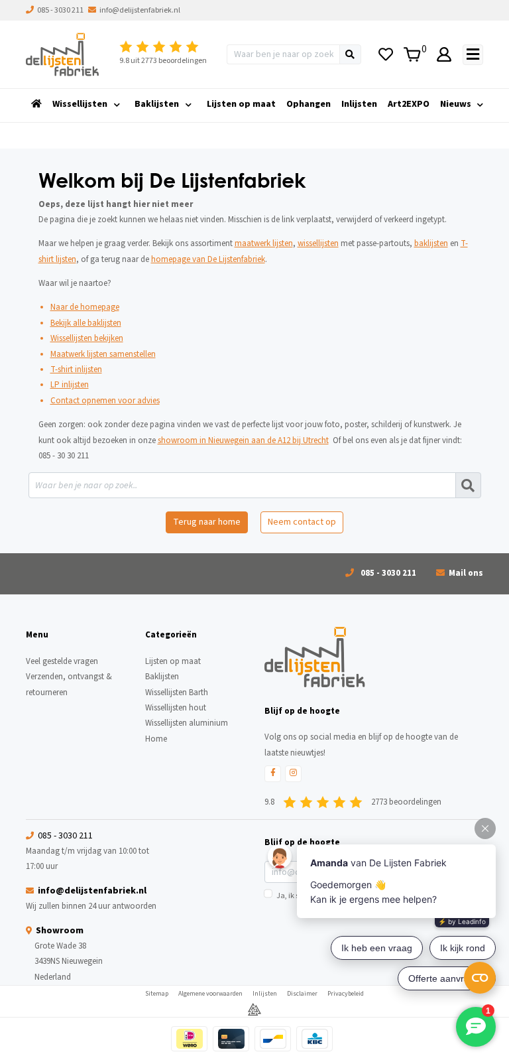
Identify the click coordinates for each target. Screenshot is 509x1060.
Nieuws (455, 104)
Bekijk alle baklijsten (85, 323)
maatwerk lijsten (264, 243)
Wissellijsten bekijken (86, 338)
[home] (36, 104)
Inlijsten (359, 104)
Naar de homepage (84, 307)
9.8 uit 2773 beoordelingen (163, 60)
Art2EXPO (408, 104)
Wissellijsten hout (175, 708)
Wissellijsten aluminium (186, 723)
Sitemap (156, 993)
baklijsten (431, 243)
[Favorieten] (385, 54)
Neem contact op (302, 522)
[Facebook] (272, 773)
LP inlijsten (69, 385)
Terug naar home (207, 522)
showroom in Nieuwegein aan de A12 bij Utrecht (243, 440)
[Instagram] (293, 773)
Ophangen (308, 104)
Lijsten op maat (241, 104)
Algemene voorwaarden (210, 993)
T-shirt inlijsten (76, 369)
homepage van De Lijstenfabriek (208, 259)
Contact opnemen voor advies (105, 401)
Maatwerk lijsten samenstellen (103, 354)
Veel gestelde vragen (62, 661)
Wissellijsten (79, 104)
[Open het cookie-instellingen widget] (480, 978)
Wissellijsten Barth (176, 692)
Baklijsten (157, 104)
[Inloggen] (443, 54)
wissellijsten (318, 243)
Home (156, 739)
